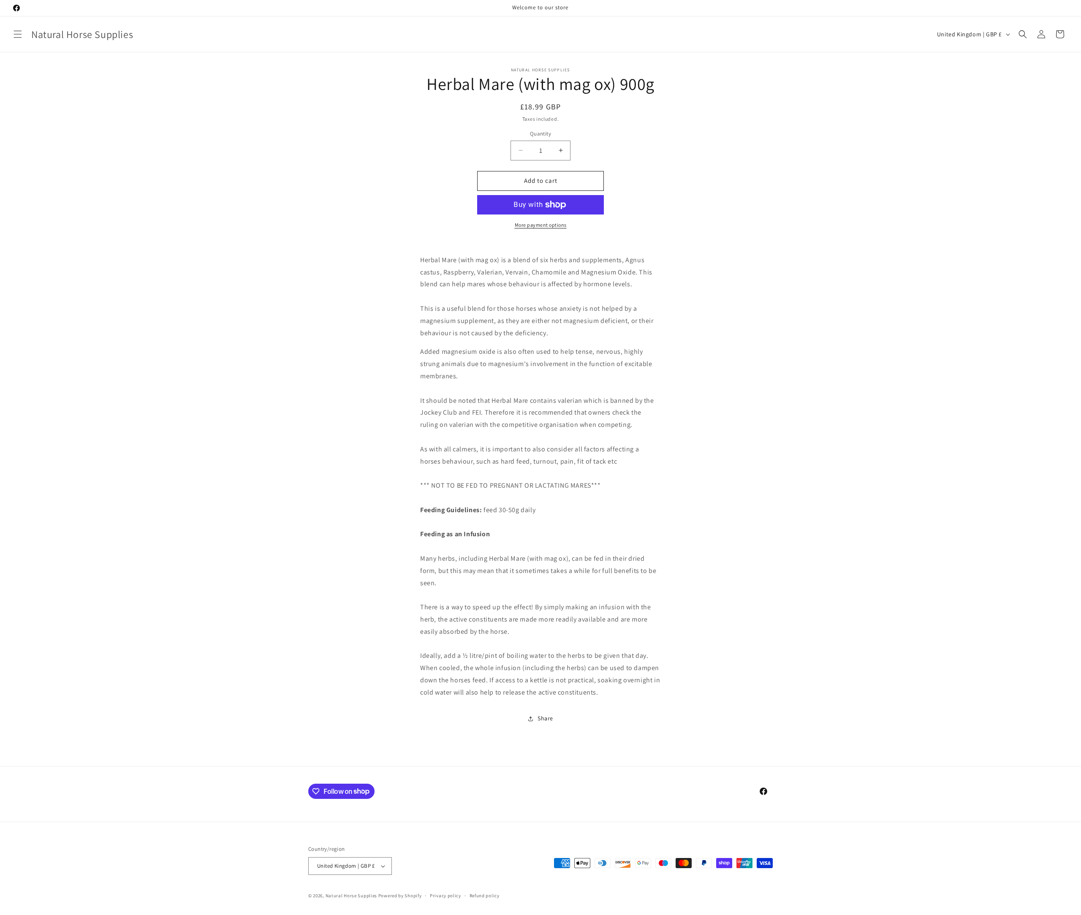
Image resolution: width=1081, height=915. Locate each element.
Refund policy (485, 896)
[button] (17, 34)
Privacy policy (445, 896)
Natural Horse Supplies (351, 896)
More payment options (541, 225)
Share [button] (545, 718)
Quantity (540, 133)
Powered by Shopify (400, 896)
